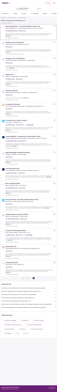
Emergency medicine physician (13, 325)
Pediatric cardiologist (10, 320)
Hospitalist (22, 329)
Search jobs (3, 17)
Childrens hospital (39, 320)
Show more (8, 36)
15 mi (38, 9)
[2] (34, 278)
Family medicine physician (35, 325)
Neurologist (8, 333)
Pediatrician (25, 320)
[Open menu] (54, 3)
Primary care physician (37, 329)
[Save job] (54, 26)
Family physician (9, 329)
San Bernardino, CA (11, 17)
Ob (18, 333)
